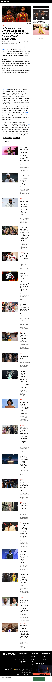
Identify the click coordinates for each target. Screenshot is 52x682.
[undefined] (41, 14)
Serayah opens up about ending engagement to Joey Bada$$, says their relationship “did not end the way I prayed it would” (25, 531)
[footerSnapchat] (24, 675)
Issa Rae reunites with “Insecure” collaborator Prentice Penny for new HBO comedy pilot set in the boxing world (24, 407)
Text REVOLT (44, 658)
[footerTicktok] (21, 675)
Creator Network (23, 661)
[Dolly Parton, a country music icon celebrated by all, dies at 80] (10, 506)
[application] (42, 670)
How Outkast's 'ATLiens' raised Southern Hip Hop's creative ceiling (24, 257)
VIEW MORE (40, 38)
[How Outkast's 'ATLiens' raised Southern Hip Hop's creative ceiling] (10, 256)
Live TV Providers (23, 658)
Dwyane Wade (9, 137)
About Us (32, 655)
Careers (32, 661)
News (3, 25)
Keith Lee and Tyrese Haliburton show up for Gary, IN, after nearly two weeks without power (24, 580)
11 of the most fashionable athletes (39, 36)
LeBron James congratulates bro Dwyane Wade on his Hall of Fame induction (40, 22)
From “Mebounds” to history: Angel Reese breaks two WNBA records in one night (24, 485)
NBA (26, 67)
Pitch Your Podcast (23, 659)
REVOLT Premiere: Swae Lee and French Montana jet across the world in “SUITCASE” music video (24, 462)
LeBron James (16, 137)
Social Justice (23, 549)
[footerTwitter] (31, 675)
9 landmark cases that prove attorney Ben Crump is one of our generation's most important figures (24, 557)
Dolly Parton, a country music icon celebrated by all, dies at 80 (24, 507)
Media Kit (32, 659)
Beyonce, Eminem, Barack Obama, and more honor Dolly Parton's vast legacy (25, 337)
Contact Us (44, 656)
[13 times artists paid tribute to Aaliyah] (10, 357)
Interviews (22, 425)
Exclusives (22, 252)
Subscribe (43, 655)
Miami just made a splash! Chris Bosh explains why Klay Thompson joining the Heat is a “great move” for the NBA (25, 605)
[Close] (50, 679)
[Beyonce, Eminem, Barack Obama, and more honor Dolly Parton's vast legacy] (10, 336)
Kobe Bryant (5, 89)
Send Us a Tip (33, 658)
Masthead (33, 656)
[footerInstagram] (18, 675)
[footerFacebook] (27, 675)
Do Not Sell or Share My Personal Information (38, 677)
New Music (22, 454)
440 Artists (22, 662)
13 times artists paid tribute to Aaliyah (24, 356)
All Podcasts (22, 656)
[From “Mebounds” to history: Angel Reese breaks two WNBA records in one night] (10, 483)
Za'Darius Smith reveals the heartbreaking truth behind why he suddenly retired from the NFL (24, 181)
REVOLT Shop (44, 659)
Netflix (3, 49)
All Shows (21, 655)
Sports (21, 173)
